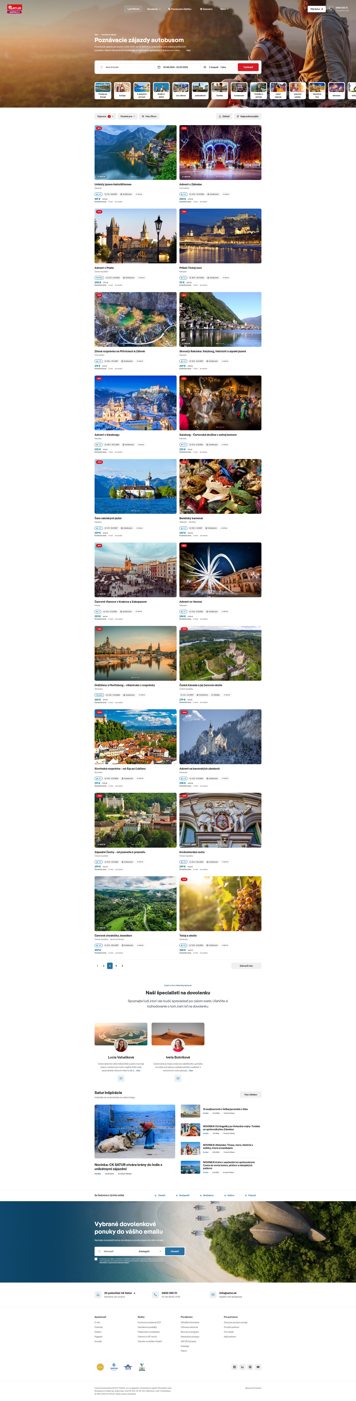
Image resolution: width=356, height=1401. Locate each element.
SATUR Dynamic (188, 1341)
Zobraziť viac (246, 965)
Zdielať (226, 116)
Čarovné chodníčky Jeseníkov (114, 935)
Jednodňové (200, 95)
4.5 (184, 862)
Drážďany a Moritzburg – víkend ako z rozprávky (125, 685)
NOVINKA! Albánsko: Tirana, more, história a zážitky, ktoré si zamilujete (228, 1146)
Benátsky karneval (191, 518)
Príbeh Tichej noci (190, 267)
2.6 (184, 278)
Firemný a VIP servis (147, 1336)
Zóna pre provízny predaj (235, 1322)
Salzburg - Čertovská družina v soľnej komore (208, 434)
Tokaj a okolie (188, 935)
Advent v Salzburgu (107, 434)
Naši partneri (230, 1336)
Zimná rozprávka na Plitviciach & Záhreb (120, 351)
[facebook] (234, 1367)
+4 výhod (224, 361)
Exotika (220, 95)
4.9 (100, 361)
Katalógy (185, 1346)
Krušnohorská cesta (192, 852)
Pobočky (99, 1327)
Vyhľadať (248, 67)
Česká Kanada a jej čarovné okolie (201, 685)
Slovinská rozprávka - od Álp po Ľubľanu (120, 768)
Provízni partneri (231, 1327)
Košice (230, 1195)
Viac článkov (250, 1094)
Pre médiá (228, 1331)
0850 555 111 (169, 1293)
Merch (184, 1350)
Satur (223, 9)
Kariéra (98, 1331)
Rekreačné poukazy (190, 1336)
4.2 (184, 361)
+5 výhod (141, 278)
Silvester (336, 95)
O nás (97, 1322)
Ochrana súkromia (189, 1327)
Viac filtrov (151, 116)
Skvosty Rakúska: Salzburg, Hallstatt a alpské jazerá (212, 351)
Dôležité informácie (190, 1322)
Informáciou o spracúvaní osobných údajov (114, 1263)
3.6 (100, 445)
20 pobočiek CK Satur (118, 1293)
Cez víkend (181, 95)
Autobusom (239, 95)
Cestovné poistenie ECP (149, 1322)
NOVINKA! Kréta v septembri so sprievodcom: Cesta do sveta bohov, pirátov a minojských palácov (229, 1165)
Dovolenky (152, 9)
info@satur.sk (228, 1293)
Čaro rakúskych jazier (108, 518)
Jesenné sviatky (297, 95)
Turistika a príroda (258, 95)
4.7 (184, 611)
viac (188, 50)
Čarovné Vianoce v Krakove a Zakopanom (121, 601)
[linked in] (242, 1367)
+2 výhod (140, 445)
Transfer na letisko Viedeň (150, 1341)
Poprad (252, 1195)
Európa (122, 95)
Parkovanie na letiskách (149, 1331)
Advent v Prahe (104, 267)
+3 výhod (138, 194)
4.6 (100, 194)
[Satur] (14, 9)
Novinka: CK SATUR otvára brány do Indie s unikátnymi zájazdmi (128, 1166)
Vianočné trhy (317, 95)
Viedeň (161, 1195)
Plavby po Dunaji (103, 95)
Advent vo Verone (190, 601)
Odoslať (175, 1251)
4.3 (100, 528)
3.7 (184, 445)
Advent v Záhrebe (190, 184)
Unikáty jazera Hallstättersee (113, 184)
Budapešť (184, 1195)
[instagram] (250, 1367)
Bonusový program (190, 1331)
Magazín (98, 1336)
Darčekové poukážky (147, 1327)
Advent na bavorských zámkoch (199, 768)
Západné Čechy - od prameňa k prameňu (120, 852)
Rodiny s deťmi (161, 95)
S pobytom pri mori (142, 95)
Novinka (99, 278)
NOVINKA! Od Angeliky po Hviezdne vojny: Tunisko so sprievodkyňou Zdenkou (231, 1128)
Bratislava (208, 1195)
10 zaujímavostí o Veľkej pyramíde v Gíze (225, 1109)
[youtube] (258, 1367)
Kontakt (98, 1341)
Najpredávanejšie (249, 116)
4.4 (184, 194)
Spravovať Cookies (253, 1388)
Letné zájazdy (278, 95)
